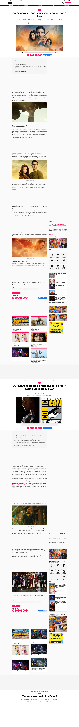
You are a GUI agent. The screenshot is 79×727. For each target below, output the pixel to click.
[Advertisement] (29, 82)
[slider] (38, 52)
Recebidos (11, 0)
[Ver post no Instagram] (52, 309)
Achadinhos (49, 2)
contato (21, 0)
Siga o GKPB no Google (48, 55)
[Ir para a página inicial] (10, 3)
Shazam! (38, 602)
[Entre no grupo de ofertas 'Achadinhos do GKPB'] (56, 328)
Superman (27, 289)
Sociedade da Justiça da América (19, 484)
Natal (53, 5)
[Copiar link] (28, 55)
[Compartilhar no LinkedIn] (33, 55)
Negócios (32, 2)
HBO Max (14, 94)
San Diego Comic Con (26, 602)
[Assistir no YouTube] (58, 243)
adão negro (15, 602)
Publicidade (28, 2)
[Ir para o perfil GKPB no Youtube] (68, 0)
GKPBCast (44, 2)
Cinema (37, 691)
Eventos (32, 380)
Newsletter (15, 0)
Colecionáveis (26, 5)
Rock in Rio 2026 (11, 5)
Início (24, 2)
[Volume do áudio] (53, 52)
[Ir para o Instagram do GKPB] (64, 0)
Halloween (40, 5)
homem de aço (21, 289)
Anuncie (18, 0)
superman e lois (34, 289)
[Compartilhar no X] (36, 55)
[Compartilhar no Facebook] (38, 55)
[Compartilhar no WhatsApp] (31, 55)
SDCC (33, 602)
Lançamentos (40, 2)
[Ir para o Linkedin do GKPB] (67, 0)
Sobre (8, 0)
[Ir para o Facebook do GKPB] (69, 0)
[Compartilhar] (41, 55)
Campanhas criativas (67, 5)
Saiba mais (51, 234)
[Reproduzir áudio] (22, 52)
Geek (36, 2)
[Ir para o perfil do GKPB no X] (70, 0)
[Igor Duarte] (28, 23)
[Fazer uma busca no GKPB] (63, 3)
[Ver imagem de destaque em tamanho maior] (39, 37)
